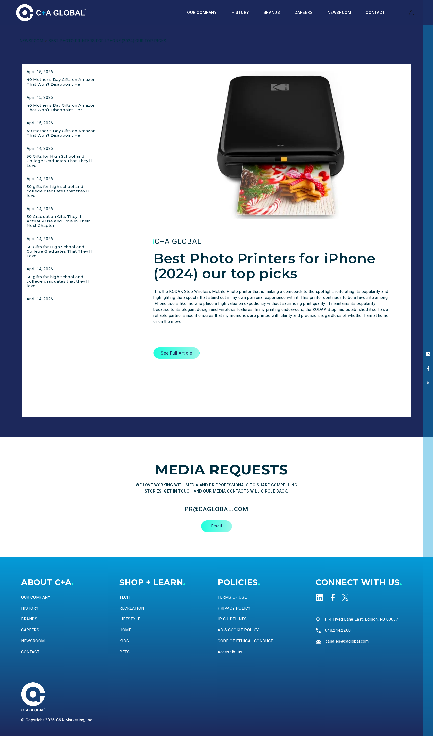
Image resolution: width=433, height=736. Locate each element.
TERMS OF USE (232, 597)
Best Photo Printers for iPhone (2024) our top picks (107, 40)
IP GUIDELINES (232, 619)
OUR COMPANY (35, 597)
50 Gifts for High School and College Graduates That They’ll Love (59, 161)
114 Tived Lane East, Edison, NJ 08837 (361, 619)
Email (216, 526)
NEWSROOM (31, 40)
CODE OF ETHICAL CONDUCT (245, 641)
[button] (272, 12)
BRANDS (29, 619)
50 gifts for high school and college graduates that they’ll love (58, 191)
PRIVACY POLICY (234, 608)
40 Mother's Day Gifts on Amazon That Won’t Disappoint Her (61, 82)
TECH (124, 597)
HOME (125, 630)
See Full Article (176, 353)
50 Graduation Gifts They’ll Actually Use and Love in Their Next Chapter (58, 221)
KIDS (124, 641)
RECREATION (131, 608)
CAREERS (30, 630)
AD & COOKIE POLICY (238, 630)
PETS (124, 652)
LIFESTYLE (129, 619)
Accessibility (230, 652)
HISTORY (29, 608)
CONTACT (30, 652)
